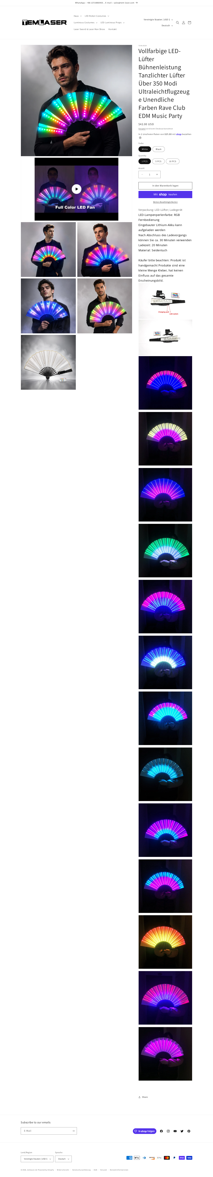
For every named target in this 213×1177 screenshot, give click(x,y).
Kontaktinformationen (119, 1170)
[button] (77, 16)
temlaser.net (32, 1170)
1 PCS (145, 161)
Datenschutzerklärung (81, 1170)
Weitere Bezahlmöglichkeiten (165, 202)
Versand (142, 128)
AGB (95, 1170)
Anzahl (141, 168)
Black (159, 149)
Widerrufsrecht (63, 1170)
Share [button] (145, 1097)
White (145, 149)
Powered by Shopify (46, 1170)
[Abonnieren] (73, 1131)
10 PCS (172, 161)
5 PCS (158, 161)
